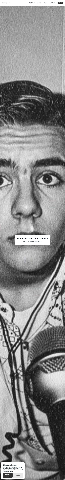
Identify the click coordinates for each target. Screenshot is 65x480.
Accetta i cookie (7, 475)
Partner (53, 2)
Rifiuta (18, 475)
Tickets (60, 2)
